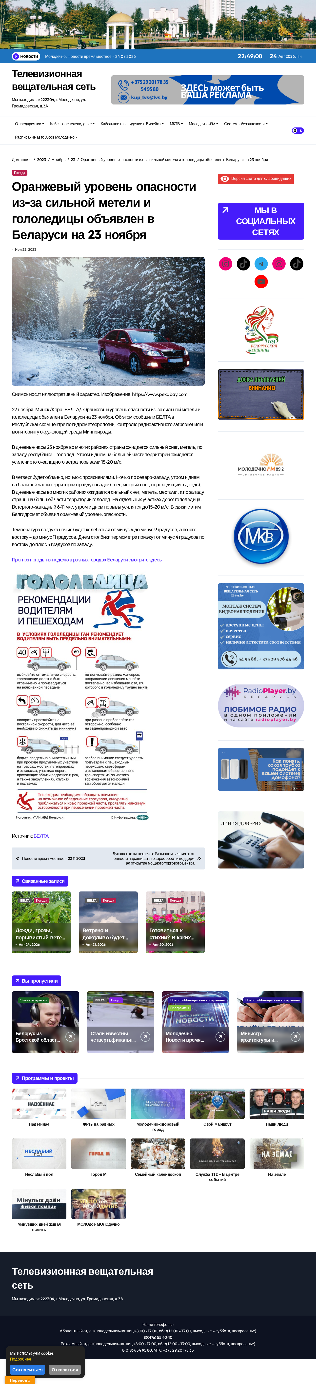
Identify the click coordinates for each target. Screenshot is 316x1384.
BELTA (25, 900)
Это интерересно (33, 1000)
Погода (19, 173)
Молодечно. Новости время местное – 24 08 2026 (184, 1043)
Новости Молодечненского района (197, 1000)
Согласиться (27, 1370)
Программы (179, 1008)
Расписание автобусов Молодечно (45, 137)
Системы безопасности (244, 123)
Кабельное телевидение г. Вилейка (131, 123)
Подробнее (20, 1359)
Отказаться (65, 1370)
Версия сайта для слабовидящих (260, 178)
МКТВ (175, 123)
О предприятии (28, 123)
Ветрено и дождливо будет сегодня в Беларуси (107, 937)
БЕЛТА (41, 836)
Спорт (116, 1000)
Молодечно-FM (202, 123)
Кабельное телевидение (71, 123)
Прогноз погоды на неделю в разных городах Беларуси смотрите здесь (86, 560)
